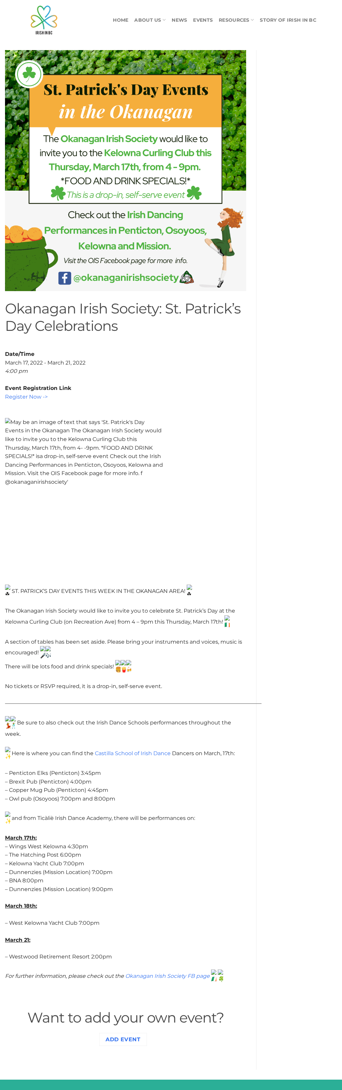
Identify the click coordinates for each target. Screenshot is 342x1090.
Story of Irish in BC (288, 20)
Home (120, 20)
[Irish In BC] (59, 20)
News (179, 20)
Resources (234, 20)
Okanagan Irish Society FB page (167, 976)
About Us (147, 20)
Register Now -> (26, 397)
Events (203, 20)
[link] (133, 753)
